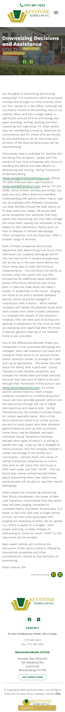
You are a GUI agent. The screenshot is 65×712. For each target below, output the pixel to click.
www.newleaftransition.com (21, 186)
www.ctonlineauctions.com (21, 387)
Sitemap (39, 693)
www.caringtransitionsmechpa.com (26, 178)
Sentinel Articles (13, 53)
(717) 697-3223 (34, 5)
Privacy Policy (25, 693)
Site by (50, 693)
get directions (32, 677)
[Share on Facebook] (24, 62)
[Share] (31, 62)
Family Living (31, 48)
